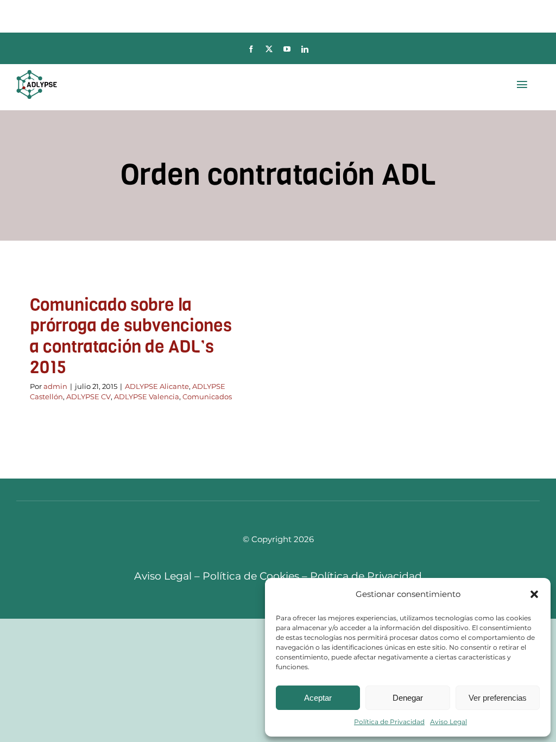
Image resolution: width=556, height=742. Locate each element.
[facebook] (251, 49)
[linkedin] (304, 49)
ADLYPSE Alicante (157, 386)
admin (55, 386)
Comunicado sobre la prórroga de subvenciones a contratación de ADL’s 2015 (131, 336)
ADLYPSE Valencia (146, 396)
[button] (534, 594)
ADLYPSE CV (88, 396)
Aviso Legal (448, 722)
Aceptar (318, 697)
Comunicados (207, 396)
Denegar (408, 697)
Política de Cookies (251, 576)
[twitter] (269, 49)
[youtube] (286, 49)
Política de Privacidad (389, 722)
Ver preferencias (498, 697)
